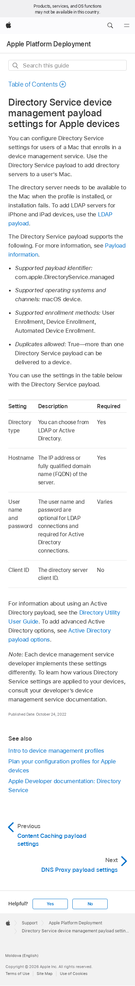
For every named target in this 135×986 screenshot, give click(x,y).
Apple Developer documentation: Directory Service (64, 786)
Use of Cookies (74, 973)
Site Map (45, 973)
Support (29, 923)
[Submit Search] (15, 65)
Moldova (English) (21, 955)
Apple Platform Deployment (49, 44)
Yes (50, 904)
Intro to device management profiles (56, 750)
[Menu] (126, 25)
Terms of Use (17, 973)
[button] (110, 25)
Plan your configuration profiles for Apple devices (62, 766)
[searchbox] (67, 65)
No (90, 904)
